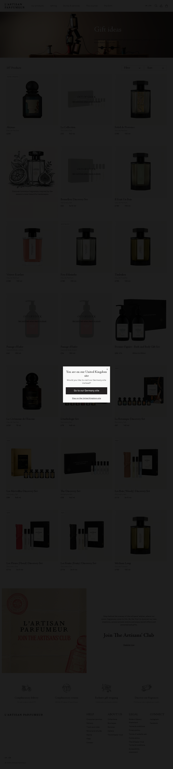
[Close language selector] (107, 369)
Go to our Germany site (86, 390)
